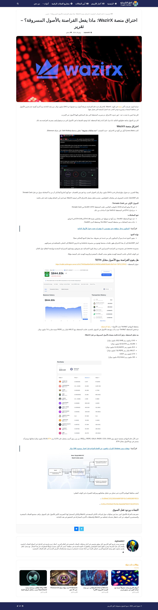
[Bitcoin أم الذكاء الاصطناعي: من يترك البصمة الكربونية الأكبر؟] (94, 578)
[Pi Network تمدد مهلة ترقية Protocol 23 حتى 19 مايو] (63, 578)
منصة (120, 107)
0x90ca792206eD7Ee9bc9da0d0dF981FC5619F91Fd (120, 504)
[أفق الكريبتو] (129, 3)
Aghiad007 (87, 32)
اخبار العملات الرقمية (97, 14)
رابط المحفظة (106, 327)
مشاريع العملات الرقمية (61, 4)
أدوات (46, 4)
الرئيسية (110, 4)
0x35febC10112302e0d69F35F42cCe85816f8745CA (120, 498)
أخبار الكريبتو (96, 4)
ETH (49, 439)
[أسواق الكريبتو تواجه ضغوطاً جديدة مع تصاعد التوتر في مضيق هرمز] (125, 578)
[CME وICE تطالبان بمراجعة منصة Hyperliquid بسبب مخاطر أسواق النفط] (33, 578)
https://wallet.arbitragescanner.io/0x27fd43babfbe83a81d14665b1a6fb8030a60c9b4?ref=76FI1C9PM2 (91, 264)
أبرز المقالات (80, 4)
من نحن (37, 4)
